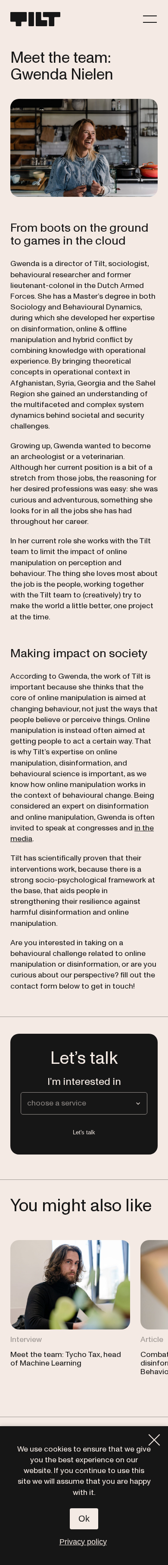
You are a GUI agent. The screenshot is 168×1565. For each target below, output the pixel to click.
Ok (84, 1518)
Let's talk (84, 1132)
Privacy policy (83, 1542)
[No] (154, 1440)
